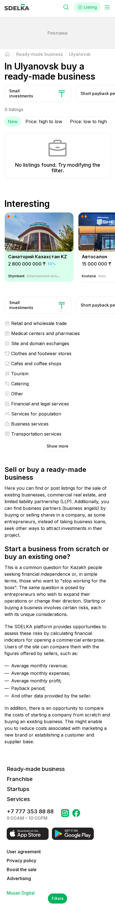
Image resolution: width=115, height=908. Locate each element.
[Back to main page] (7, 54)
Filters (58, 898)
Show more (57, 446)
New (13, 121)
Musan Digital (21, 893)
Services (18, 799)
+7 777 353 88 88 (30, 811)
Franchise (20, 779)
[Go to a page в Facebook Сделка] (76, 815)
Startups (18, 789)
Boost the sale (22, 869)
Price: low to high (88, 121)
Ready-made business (36, 769)
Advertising (19, 878)
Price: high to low (43, 121)
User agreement (24, 851)
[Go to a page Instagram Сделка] (65, 815)
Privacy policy (21, 860)
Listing (90, 7)
